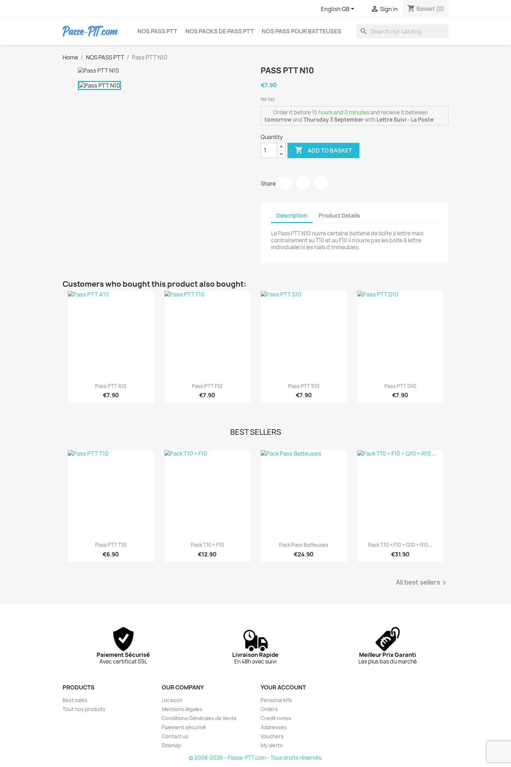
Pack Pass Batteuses (303, 544)
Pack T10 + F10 (207, 544)
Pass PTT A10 (111, 386)
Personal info (276, 700)
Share (285, 183)
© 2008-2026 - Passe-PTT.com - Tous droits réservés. (256, 757)
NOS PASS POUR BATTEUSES (301, 31)
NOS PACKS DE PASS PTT (219, 31)
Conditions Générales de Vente (199, 718)
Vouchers (272, 736)
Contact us (175, 736)
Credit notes (276, 718)
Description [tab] (291, 215)
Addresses (274, 727)
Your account (283, 687)
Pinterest (321, 183)
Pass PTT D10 (400, 386)
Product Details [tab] (339, 215)
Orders (269, 709)
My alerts (272, 745)
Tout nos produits (84, 709)
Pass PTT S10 (303, 386)
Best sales (75, 700)
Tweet (303, 183)
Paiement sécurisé (184, 727)
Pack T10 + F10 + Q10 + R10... (400, 544)
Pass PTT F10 (207, 386)
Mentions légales (182, 709)
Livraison (172, 700)
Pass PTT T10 (111, 544)
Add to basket (323, 150)
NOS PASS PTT (157, 31)
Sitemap (171, 745)
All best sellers (422, 583)
